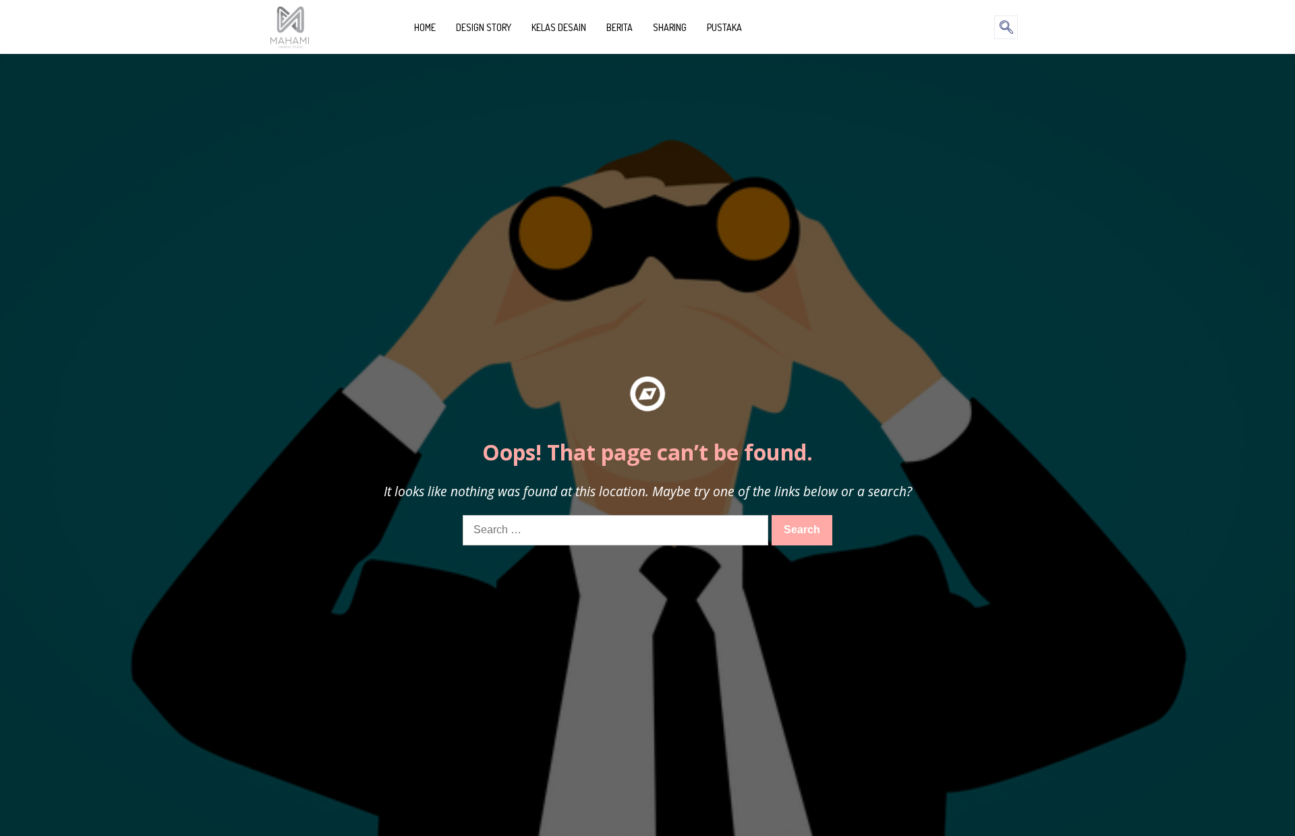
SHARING (670, 27)
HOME (425, 27)
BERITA (619, 27)
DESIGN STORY (483, 27)
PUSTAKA (724, 27)
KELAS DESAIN (558, 27)
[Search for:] (617, 530)
